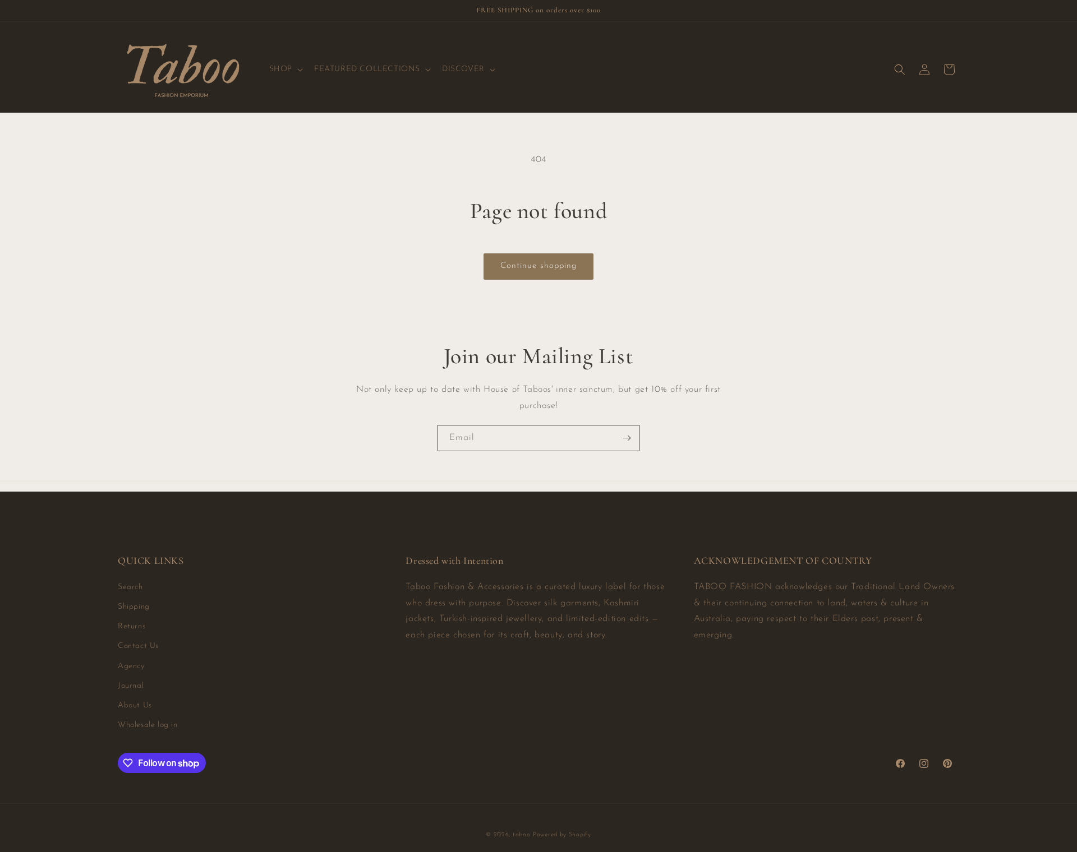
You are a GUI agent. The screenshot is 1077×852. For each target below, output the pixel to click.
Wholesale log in (148, 725)
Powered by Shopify (562, 835)
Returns (131, 626)
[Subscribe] (626, 438)
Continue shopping (538, 266)
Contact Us (138, 646)
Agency (131, 666)
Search (130, 587)
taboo (522, 835)
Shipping (134, 607)
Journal (131, 686)
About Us (135, 705)
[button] (285, 69)
